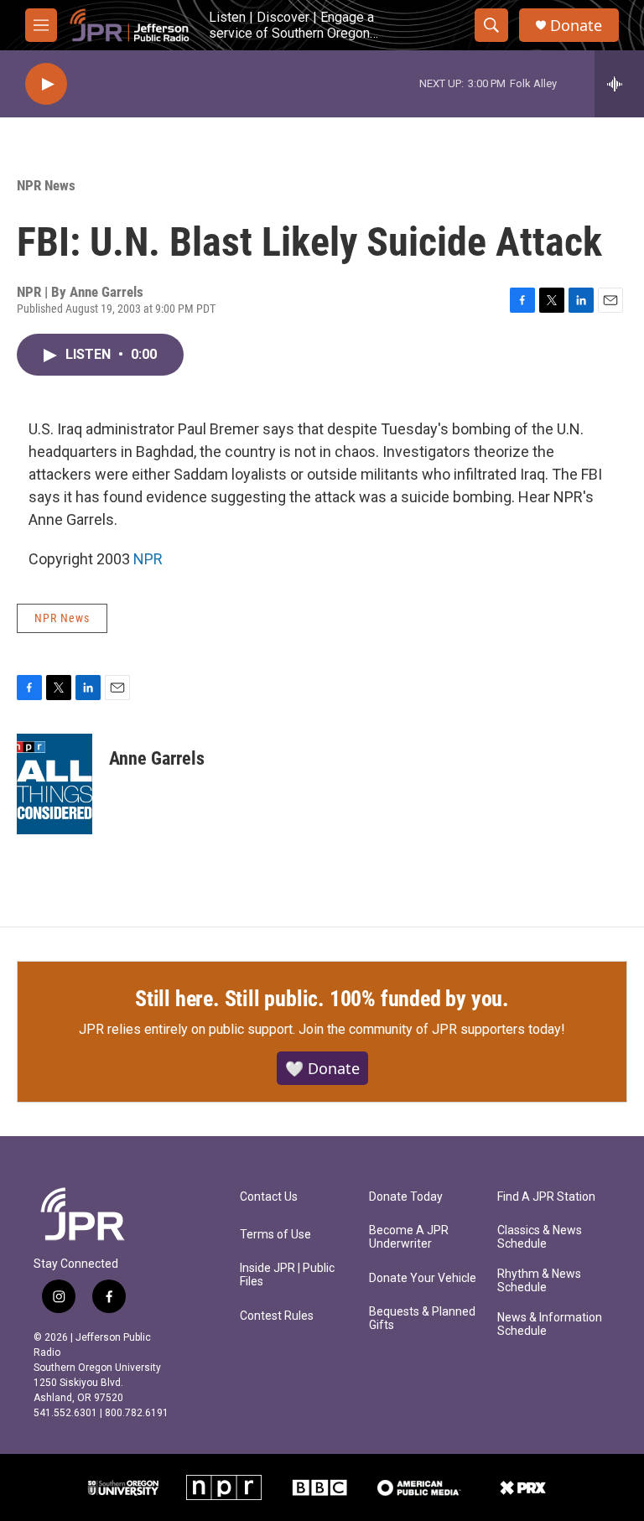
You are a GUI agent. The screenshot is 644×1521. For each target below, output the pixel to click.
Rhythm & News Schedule (539, 1281)
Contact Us (269, 1197)
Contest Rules (277, 1316)
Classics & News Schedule (539, 1237)
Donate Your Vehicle (422, 1278)
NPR (148, 559)
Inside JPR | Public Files (287, 1275)
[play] (46, 84)
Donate (576, 25)
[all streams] (619, 83)
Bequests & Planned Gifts (422, 1319)
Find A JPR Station (546, 1197)
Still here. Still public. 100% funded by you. (322, 998)
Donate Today (406, 1197)
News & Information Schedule (549, 1324)
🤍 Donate (322, 1068)
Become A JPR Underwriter (409, 1237)
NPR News (46, 185)
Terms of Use (275, 1234)
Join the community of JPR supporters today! (432, 1029)
